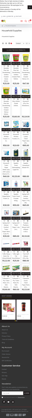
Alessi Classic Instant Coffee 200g (23, 314)
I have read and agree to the (14, 397)
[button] (15, 320)
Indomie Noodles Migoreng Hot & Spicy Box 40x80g (8, 314)
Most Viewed (7, 296)
